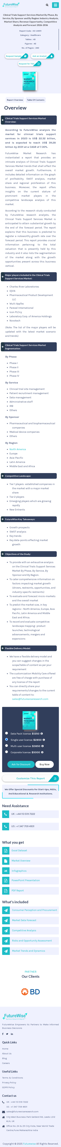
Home (5, 1048)
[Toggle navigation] (55, 5)
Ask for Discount (21, 764)
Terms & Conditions (12, 1077)
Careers (6, 1063)
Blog (4, 1058)
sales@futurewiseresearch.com (30, 699)
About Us (6, 1053)
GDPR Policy (8, 1087)
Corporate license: (25, 752)
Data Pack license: (25, 733)
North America (18, 449)
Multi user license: (25, 746)
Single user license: (26, 739)
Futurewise (29, 1143)
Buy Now (45, 764)
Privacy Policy (9, 1082)
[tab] (15, 100)
